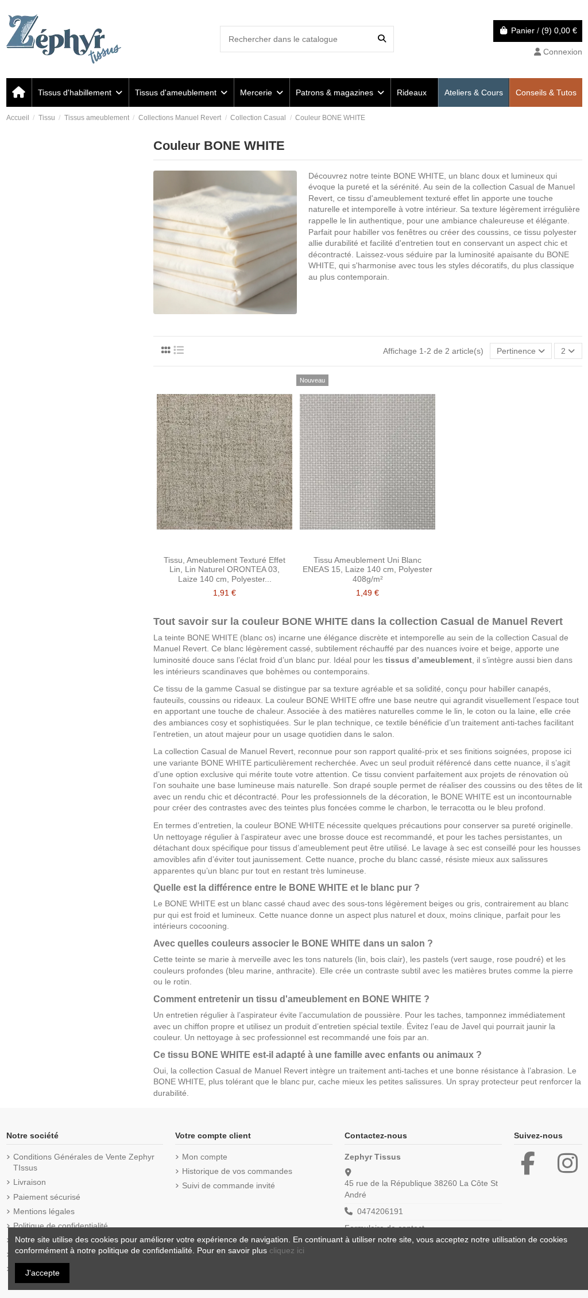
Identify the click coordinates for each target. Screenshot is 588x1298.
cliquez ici (286, 1250)
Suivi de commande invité (228, 1185)
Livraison (29, 1182)
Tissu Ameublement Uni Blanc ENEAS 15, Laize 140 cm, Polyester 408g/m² (367, 569)
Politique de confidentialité (60, 1225)
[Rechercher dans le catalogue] (382, 39)
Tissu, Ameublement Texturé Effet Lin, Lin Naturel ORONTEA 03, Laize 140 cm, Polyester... (224, 569)
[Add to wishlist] (208, 546)
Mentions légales (44, 1211)
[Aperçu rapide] (240, 546)
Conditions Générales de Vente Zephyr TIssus (83, 1162)
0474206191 (380, 1211)
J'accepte (42, 1272)
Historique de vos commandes (237, 1171)
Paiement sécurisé (46, 1197)
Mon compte (204, 1156)
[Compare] (224, 546)
